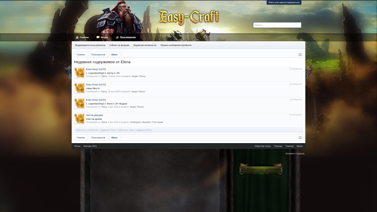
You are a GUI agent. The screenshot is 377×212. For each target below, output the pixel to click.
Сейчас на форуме (119, 45)
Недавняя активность (145, 45)
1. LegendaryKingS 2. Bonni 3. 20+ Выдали (106, 103)
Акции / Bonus (139, 76)
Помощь (278, 146)
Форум (104, 37)
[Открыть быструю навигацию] (300, 54)
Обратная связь (263, 146)
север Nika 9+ (93, 88)
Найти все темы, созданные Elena (135, 130)
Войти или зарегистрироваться (284, 2)
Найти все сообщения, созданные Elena (96, 130)
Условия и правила (294, 153)
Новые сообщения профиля (176, 45)
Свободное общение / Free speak (146, 122)
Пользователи (128, 37)
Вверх (300, 146)
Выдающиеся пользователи (90, 45)
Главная (84, 37)
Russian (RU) (90, 146)
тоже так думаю (94, 119)
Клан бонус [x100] (96, 69)
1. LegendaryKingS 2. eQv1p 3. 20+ (103, 73)
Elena (104, 76)
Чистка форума (94, 115)
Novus (77, 146)
